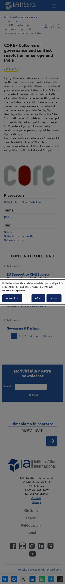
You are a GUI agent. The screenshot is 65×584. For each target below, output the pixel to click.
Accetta (54, 298)
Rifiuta (38, 298)
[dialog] (32, 292)
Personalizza (12, 298)
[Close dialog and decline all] (62, 281)
